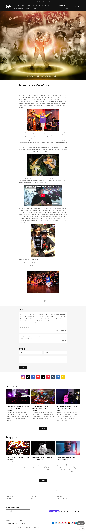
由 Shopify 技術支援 (15, 527)
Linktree (32, 493)
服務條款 (30, 527)
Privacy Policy (9, 493)
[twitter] (43, 377)
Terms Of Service (9, 496)
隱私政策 (26, 527)
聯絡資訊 (39, 527)
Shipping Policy (9, 498)
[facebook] (33, 377)
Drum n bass (33, 501)
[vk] (58, 377)
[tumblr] (53, 377)
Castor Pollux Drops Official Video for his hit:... (42, 459)
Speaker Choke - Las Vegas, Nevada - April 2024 (42, 407)
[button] (16, 5)
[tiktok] (28, 377)
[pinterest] (48, 377)
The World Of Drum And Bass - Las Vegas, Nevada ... (67, 407)
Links (32, 498)
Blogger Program (59, 496)
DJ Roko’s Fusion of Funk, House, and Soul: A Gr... (66, 459)
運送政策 (35, 527)
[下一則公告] (79, 1)
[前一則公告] (6, 1)
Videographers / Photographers (62, 498)
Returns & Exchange (10, 501)
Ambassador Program (60, 493)
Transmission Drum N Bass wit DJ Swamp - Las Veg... (18, 407)
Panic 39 (10, 527)
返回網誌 (44, 301)
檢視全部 (43, 428)
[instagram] (23, 377)
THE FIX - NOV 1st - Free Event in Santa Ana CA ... (18, 459)
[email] (63, 377)
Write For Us (58, 501)
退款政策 (21, 527)
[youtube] (38, 377)
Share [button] (21, 92)
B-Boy (32, 503)
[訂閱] (28, 511)
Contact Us (33, 496)
